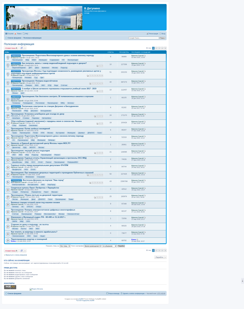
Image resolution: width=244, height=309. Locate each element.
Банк (35, 236)
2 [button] (156, 48)
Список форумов (14, 38)
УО (63, 60)
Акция (42, 236)
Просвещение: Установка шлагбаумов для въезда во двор (37, 114)
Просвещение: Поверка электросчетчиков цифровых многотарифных (43, 210)
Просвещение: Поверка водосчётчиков (40, 81)
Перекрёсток (36, 192)
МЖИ (34, 60)
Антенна (71, 103)
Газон (100, 133)
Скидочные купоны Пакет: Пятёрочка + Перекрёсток (35, 188)
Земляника (33, 125)
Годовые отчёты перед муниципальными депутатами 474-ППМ (39, 165)
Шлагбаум (16, 118)
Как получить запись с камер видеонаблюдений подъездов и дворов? (54, 63)
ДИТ (30, 67)
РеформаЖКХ (73, 162)
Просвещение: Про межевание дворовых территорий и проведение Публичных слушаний (52, 173)
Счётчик (64, 85)
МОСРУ (32, 147)
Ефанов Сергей (18, 57)
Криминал (45, 67)
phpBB (80, 299)
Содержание (54, 60)
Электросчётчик (73, 214)
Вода (56, 85)
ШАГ (22, 93)
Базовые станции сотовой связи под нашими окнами (35, 202)
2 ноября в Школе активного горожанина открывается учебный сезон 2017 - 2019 (59, 89)
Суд (35, 77)
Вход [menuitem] (163, 33)
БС (23, 206)
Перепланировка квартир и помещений (29, 239)
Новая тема (10, 48)
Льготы (23, 228)
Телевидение (27, 103)
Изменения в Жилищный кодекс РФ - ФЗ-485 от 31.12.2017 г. (38, 217)
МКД (27, 60)
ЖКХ (36, 85)
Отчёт (40, 162)
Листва (15, 199)
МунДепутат (16, 169)
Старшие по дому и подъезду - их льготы (30, 224)
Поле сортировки (77, 246)
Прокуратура (17, 77)
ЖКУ (43, 85)
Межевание (30, 177)
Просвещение (17, 60)
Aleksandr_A (15, 116)
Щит (42, 77)
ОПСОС (30, 206)
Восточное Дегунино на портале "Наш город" (43, 180)
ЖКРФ (14, 221)
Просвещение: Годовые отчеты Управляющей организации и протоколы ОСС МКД (48, 158)
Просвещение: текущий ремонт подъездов (30, 151)
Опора (38, 206)
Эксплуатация (73, 60)
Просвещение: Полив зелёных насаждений (30, 129)
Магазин (54, 192)
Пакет (46, 192)
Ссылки (10, 33)
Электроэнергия (18, 236)
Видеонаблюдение (19, 67)
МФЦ (62, 103)
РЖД (26, 111)
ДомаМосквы (17, 162)
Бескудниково (46, 111)
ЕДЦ (24, 147)
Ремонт (57, 155)
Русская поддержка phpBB (85, 300)
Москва (55, 67)
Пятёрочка (24, 192)
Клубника (22, 125)
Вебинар (51, 140)
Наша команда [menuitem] (114, 293)
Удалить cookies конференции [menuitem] (133, 293)
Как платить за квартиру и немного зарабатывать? (34, 232)
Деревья (81, 133)
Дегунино (34, 111)
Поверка (29, 85)
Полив (35, 133)
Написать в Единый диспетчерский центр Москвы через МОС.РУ (40, 143)
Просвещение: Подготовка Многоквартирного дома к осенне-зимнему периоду (58, 55)
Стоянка (26, 118)
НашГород (51, 184)
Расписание (16, 111)
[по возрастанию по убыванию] (109, 246)
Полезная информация (32, 38)
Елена (13, 241)
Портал (48, 162)
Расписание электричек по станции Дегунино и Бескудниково (50, 106)
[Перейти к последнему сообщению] (145, 55)
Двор (37, 67)
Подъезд (64, 67)
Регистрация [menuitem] (153, 33)
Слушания (41, 177)
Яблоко (15, 93)
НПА (42, 133)
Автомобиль (46, 118)
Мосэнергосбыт (49, 214)
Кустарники (60, 133)
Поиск (19, 33)
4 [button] (162, 48)
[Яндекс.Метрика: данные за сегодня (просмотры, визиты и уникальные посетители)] (36, 289)
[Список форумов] (44, 17)
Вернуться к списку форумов (16, 255)
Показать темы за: (53, 246)
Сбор (14, 125)
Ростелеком (40, 103)
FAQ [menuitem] (26, 33)
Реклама (28, 77)
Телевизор (16, 103)
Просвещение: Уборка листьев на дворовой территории (36, 195)
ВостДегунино (33, 184)
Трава (14, 133)
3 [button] (159, 48)
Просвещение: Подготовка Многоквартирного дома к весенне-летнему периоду (47, 136)
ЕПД (49, 85)
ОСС (33, 162)
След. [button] (165, 48)
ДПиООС (91, 133)
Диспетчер (16, 147)
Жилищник (43, 60)
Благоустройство (18, 184)
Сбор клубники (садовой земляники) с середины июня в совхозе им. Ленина (46, 121)
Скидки (15, 192)
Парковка (35, 118)
